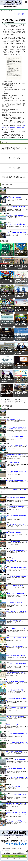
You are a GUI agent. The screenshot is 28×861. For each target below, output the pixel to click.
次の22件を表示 (19, 401)
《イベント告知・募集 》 (18, 14)
